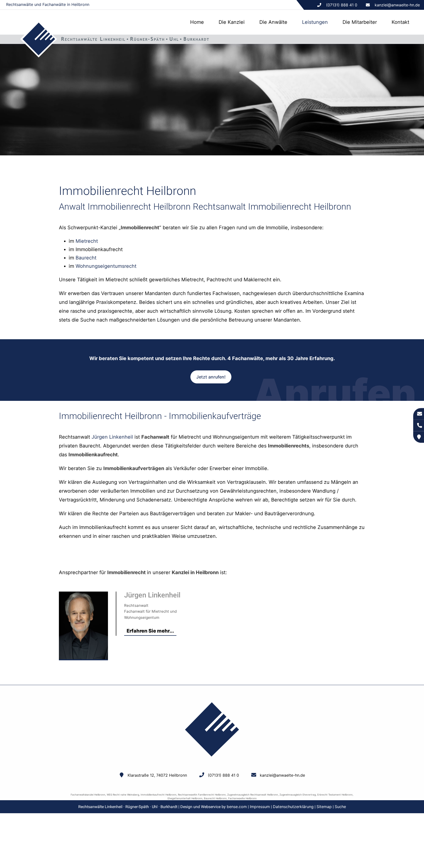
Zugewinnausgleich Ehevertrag (297, 794)
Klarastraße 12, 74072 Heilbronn (157, 775)
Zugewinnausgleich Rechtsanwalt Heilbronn (252, 794)
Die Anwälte (273, 22)
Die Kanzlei (232, 22)
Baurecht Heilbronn (215, 798)
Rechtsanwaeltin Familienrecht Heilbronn (202, 794)
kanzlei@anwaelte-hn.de (397, 4)
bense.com (237, 806)
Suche (340, 806)
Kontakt (400, 22)
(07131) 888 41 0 (223, 775)
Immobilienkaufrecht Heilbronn (158, 794)
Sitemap (324, 806)
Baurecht (86, 258)
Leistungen (315, 22)
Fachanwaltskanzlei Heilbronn (88, 794)
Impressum (260, 806)
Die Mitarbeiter (360, 22)
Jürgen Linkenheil (112, 437)
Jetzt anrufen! (210, 376)
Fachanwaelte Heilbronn (242, 798)
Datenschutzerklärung (293, 806)
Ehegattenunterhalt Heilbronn (185, 798)
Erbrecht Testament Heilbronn (335, 794)
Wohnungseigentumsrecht (106, 266)
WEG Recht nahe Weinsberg (123, 794)
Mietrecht (87, 241)
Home (197, 22)
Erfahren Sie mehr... (150, 631)
